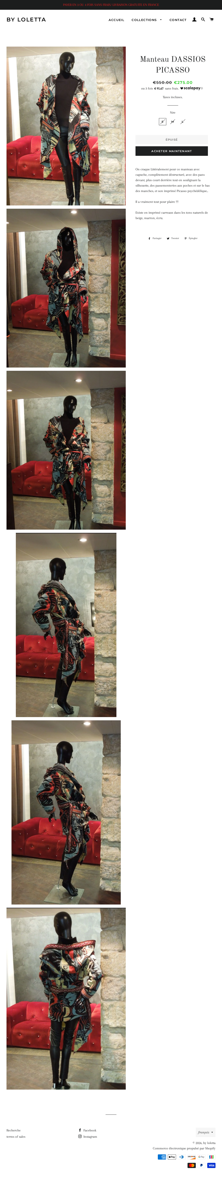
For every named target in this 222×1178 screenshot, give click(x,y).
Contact (178, 20)
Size (172, 112)
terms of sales (16, 1137)
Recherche (14, 1130)
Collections (145, 20)
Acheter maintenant (171, 151)
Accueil (116, 20)
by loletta (26, 19)
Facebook (89, 1130)
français (203, 1132)
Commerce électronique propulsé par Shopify (184, 1148)
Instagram (90, 1137)
